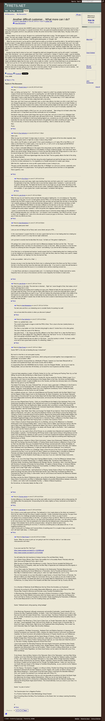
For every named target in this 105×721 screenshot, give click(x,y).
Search (103, 1)
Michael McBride (88, 67)
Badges (77, 719)
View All (97, 87)
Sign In (79, 1)
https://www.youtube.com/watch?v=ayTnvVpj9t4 (28, 553)
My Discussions (21, 14)
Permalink (12, 87)
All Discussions (9, 14)
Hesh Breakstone (23, 223)
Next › (26, 710)
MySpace (10, 74)
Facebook (18, 74)
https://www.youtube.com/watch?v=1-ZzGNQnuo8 (29, 550)
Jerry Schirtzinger (90, 82)
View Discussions (20, 23)
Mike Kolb (89, 39)
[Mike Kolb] (91, 34)
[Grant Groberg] (91, 47)
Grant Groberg (90, 53)
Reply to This (9, 80)
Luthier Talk (48, 21)
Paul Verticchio (23, 133)
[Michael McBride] (91, 60)
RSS (6, 714)
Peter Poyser (22, 347)
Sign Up (73, 1)
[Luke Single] (8, 23)
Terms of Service (95, 719)
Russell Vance (23, 87)
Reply (13, 129)
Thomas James (23, 496)
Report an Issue (85, 719)
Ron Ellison (25, 178)
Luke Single (22, 21)
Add (79, 15)
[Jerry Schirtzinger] (91, 75)
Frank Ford (19, 719)
